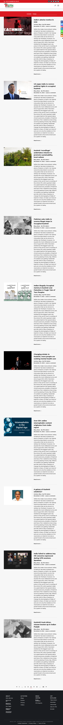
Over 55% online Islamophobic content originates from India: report (43, 424)
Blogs (22, 698)
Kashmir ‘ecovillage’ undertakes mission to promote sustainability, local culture (43, 154)
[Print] (62, 36)
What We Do (8, 701)
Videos (22, 704)
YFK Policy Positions (9, 712)
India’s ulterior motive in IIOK (44, 21)
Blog (40, 24)
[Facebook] (62, 22)
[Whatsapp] (62, 31)
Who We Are (9, 698)
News (38, 91)
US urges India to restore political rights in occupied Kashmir (44, 86)
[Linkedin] (62, 29)
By (46, 24)
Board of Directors (8, 704)
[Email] (62, 33)
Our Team (8, 706)
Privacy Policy (32, 723)
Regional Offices (8, 709)
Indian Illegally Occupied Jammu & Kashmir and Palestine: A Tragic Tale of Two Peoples (44, 289)
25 (43, 687)
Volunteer (53, 702)
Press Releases (37, 700)
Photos (23, 702)
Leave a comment (51, 26)
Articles (36, 24)
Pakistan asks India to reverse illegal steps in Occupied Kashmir (43, 221)
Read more (37, 74)
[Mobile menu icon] (58, 5)
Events (23, 700)
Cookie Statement (22, 723)
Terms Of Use (41, 723)
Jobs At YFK (53, 706)
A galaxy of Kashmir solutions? (42, 490)
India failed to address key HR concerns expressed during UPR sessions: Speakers (45, 557)
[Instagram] (62, 26)
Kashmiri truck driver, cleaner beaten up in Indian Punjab (45, 624)
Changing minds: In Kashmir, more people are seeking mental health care (45, 356)
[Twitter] (62, 24)
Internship (53, 704)
